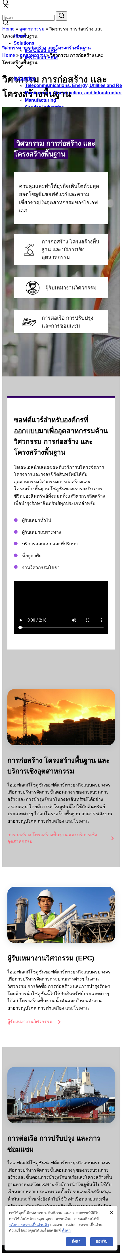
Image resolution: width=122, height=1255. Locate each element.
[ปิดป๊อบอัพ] (111, 1212)
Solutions (24, 43)
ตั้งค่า (66, 1230)
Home (20, 36)
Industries (24, 78)
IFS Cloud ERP (41, 50)
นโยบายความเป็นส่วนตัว (29, 1225)
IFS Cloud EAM (41, 57)
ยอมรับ (101, 1241)
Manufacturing (40, 100)
